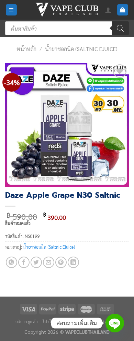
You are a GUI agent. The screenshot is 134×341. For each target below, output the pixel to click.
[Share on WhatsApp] (11, 262)
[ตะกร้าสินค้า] (123, 10)
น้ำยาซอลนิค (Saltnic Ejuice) (81, 48)
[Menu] (11, 10)
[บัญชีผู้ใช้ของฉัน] (108, 10)
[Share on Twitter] (36, 262)
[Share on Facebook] (24, 262)
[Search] (120, 28)
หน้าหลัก (26, 48)
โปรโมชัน (51, 321)
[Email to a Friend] (48, 262)
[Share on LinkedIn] (73, 262)
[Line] (114, 323)
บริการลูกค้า (26, 321)
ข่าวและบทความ (81, 321)
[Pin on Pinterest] (61, 262)
